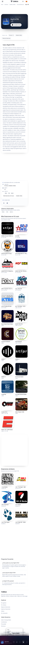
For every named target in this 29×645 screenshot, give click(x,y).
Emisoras (6, 4)
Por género (3, 603)
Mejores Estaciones (5, 607)
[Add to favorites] (14, 642)
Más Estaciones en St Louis (8, 195)
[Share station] (16, 642)
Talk (7, 211)
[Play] (23, 642)
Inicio (2, 4)
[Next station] (27, 642)
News (3, 211)
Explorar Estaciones (5, 609)
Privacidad (3, 624)
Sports (11, 211)
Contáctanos (4, 622)
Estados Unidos (12, 4)
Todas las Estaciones (6, 38)
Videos (2, 611)
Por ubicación (4, 613)
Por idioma (3, 605)
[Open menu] (2, 1)
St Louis (11, 35)
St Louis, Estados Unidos (10, 185)
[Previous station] (20, 642)
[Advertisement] (14, 10)
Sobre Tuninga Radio (6, 620)
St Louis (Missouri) (20, 4)
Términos (3, 626)
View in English (15, 633)
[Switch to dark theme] (23, 1)
